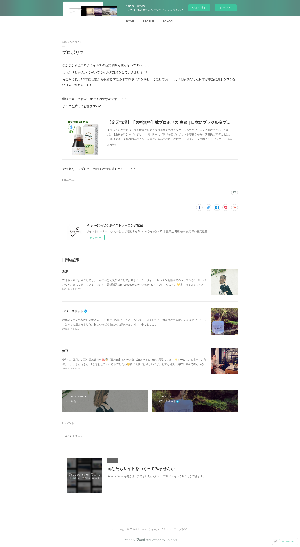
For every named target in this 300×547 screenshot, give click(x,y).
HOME (130, 21)
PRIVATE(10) (68, 180)
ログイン (225, 8)
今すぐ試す (199, 7)
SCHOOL (168, 21)
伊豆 (65, 350)
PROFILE (148, 21)
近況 (65, 271)
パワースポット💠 (74, 311)
